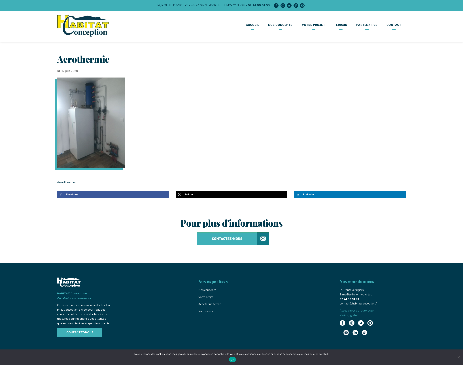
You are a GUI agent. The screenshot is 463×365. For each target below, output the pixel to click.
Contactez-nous (79, 332)
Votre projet (313, 25)
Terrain (340, 25)
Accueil (252, 25)
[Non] (458, 357)
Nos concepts (280, 25)
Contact (393, 25)
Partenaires (366, 25)
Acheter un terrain (209, 304)
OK (232, 359)
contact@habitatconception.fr (359, 303)
